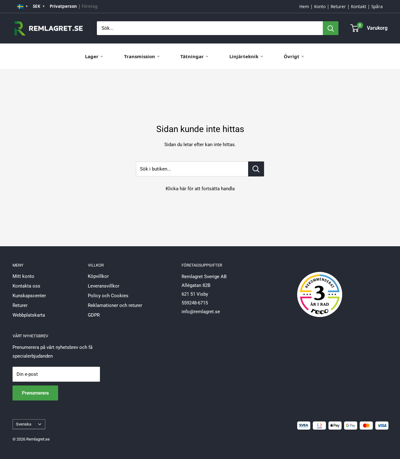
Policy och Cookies (108, 295)
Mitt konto (23, 276)
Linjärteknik (243, 56)
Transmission (139, 56)
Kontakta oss (26, 286)
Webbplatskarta (28, 315)
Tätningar (192, 56)
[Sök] (330, 28)
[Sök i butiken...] (256, 168)
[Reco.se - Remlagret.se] (320, 287)
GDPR (94, 315)
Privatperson (63, 6)
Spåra (377, 6)
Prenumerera (35, 393)
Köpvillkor (98, 276)
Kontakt (358, 6)
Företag (90, 6)
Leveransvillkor (103, 286)
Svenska (23, 424)
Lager (91, 56)
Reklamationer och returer (115, 305)
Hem (304, 6)
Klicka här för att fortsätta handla (200, 188)
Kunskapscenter (29, 295)
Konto (320, 6)
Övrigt (291, 56)
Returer (338, 6)
